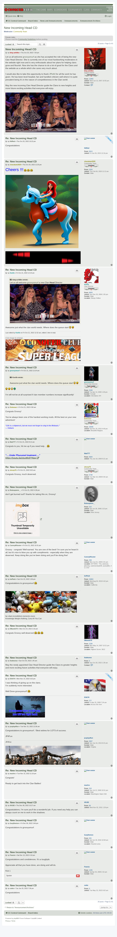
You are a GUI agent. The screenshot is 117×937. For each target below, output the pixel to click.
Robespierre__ (89, 503)
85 (90, 805)
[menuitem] (20, 16)
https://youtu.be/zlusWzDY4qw (20, 458)
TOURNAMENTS (75, 10)
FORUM (109, 7)
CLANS (86, 10)
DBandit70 (88, 640)
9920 (90, 457)
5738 (90, 475)
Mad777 (87, 453)
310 (90, 788)
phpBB (16, 918)
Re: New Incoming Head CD (21, 138)
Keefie (86, 284)
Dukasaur (87, 419)
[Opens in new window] (23, 519)
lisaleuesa (88, 657)
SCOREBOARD (60, 10)
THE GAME (41, 10)
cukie (86, 885)
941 (90, 838)
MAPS (50, 10)
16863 (91, 579)
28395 (91, 427)
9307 (90, 741)
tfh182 (86, 802)
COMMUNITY (96, 10)
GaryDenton (88, 835)
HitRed (86, 148)
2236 (90, 644)
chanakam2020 (89, 161)
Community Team (20, 32)
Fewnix (87, 867)
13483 (91, 79)
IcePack (87, 576)
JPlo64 (52, 74)
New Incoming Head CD (20, 28)
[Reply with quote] (77, 49)
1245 (90, 870)
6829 (90, 292)
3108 (90, 390)
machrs (87, 785)
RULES (109, 11)
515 (90, 507)
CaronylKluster (89, 557)
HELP (110, 9)
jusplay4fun (88, 738)
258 (90, 560)
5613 (90, 151)
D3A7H (86, 697)
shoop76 (87, 467)
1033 (90, 169)
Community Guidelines (27, 39)
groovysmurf (28, 57)
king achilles (89, 71)
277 (90, 700)
